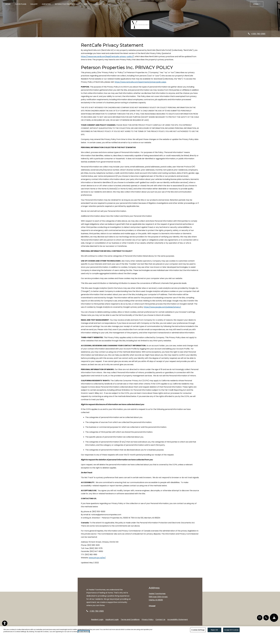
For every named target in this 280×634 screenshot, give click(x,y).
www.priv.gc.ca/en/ (97, 557)
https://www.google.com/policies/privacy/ (162, 307)
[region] (140, 630)
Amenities (46, 4)
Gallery (34, 4)
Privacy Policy (147, 619)
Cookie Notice (83, 632)
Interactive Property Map (67, 4)
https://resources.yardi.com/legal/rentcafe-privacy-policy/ (107, 56)
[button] (256, 4)
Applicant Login (112, 619)
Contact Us (99, 4)
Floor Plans (20, 4)
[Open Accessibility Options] (5, 623)
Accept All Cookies (231, 630)
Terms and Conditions (130, 619)
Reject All (214, 630)
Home (8, 4)
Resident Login (97, 619)
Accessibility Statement (177, 619)
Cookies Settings (197, 630)
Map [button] (86, 4)
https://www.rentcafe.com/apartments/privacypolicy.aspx (140, 82)
